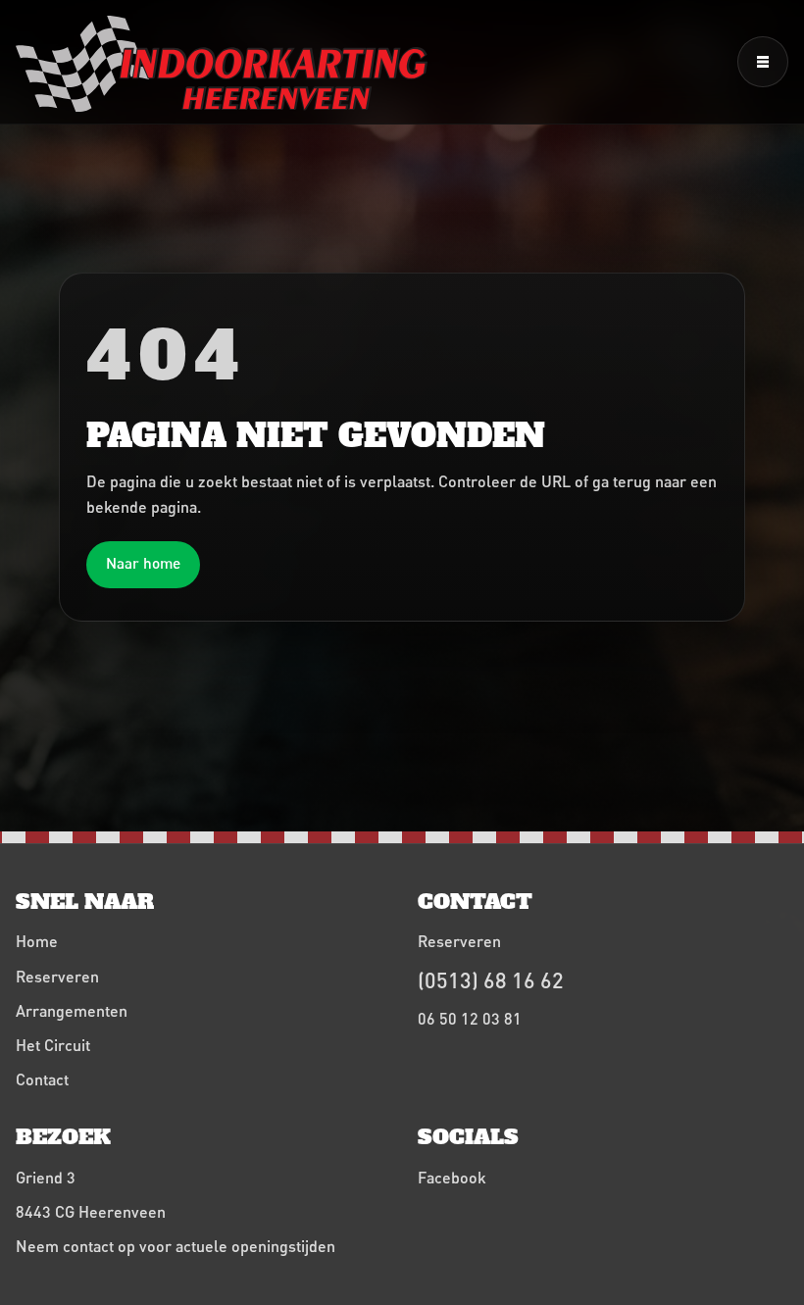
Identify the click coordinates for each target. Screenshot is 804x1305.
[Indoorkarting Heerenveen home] (221, 64)
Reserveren (57, 976)
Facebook (452, 1177)
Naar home (143, 563)
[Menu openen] (762, 61)
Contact (42, 1079)
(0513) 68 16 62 (491, 980)
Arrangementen (71, 1010)
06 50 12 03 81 (470, 1018)
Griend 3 (45, 1177)
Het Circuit (53, 1044)
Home (37, 940)
